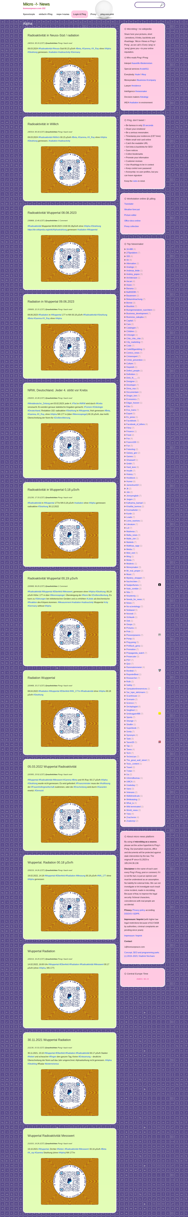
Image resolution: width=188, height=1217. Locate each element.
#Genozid (39, 790)
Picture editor (130, 215)
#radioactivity (64, 52)
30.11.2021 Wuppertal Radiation (49, 1040)
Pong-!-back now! (65, 43)
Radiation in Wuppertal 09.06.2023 (51, 301)
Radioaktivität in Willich (43, 124)
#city (106, 602)
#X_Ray (95, 48)
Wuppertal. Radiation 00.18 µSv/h (50, 862)
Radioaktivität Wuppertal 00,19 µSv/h (53, 578)
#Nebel (31, 1057)
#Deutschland (34, 411)
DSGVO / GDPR (131, 914)
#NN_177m (75, 691)
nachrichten (52, 43)
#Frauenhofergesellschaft (42, 787)
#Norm (85, 595)
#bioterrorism (146, 63)
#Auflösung (105, 783)
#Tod (74, 403)
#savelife (136, 63)
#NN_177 (101, 876)
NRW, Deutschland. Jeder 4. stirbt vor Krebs (58, 390)
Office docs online (132, 221)
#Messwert (67, 592)
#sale (137, 74)
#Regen (52, 1057)
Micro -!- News (36, 4)
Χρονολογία (29, 14)
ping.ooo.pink (107, 14)
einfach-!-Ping (45, 14)
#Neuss (55, 48)
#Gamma (86, 48)
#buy (144, 74)
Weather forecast (132, 209)
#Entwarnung (84, 1057)
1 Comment (63, 221)
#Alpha (107, 48)
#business (141, 80)
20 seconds (148, 125)
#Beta (78, 48)
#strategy (144, 97)
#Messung (80, 876)
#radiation (53, 52)
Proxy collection (131, 226)
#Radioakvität (87, 691)
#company (151, 80)
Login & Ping (79, 14)
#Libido (90, 599)
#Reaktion (32, 602)
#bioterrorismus (52, 1064)
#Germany (75, 52)
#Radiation (43, 315)
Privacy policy (138, 910)
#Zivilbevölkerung (62, 418)
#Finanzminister (83, 783)
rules (135, 181)
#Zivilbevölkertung (99, 595)
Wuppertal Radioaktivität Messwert (51, 1135)
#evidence (136, 86)
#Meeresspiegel (79, 414)
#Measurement (64, 602)
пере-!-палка (63, 14)
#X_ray (31, 1153)
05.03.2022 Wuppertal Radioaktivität (52, 766)
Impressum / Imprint (133, 936)
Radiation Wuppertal (41, 677)
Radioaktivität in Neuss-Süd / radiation (53, 35)
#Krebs (99, 403)
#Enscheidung (80, 787)
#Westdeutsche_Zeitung (39, 403)
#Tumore (88, 407)
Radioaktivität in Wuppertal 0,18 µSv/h (53, 489)
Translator (128, 204)
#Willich (56, 137)
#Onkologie (97, 407)
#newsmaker (141, 91)
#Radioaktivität (45, 48)
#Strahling (32, 1064)
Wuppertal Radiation (41, 951)
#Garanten (102, 787)
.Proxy (93, 14)
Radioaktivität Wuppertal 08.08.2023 (52, 212)
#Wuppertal (92, 230)
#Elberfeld (57, 592)
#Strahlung (33, 52)
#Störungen (40, 599)
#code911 (144, 69)
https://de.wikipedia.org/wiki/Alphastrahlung (47, 230)
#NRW (82, 403)
